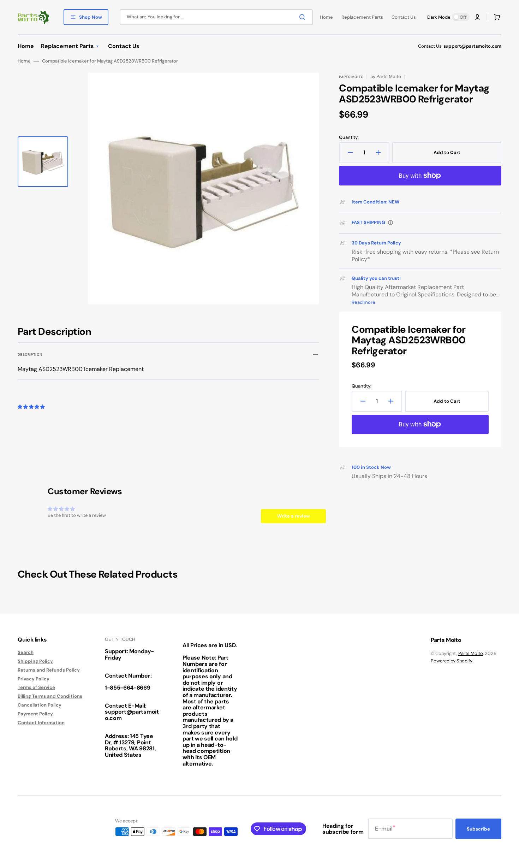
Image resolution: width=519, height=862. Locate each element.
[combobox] (216, 17)
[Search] (303, 17)
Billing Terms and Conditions (50, 696)
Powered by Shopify (451, 661)
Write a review (293, 516)
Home (24, 61)
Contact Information (41, 723)
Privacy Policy (33, 679)
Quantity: (349, 137)
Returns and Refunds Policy (49, 670)
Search (26, 652)
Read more (363, 302)
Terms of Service (36, 687)
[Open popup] (390, 222)
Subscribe (478, 829)
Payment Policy (35, 714)
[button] (477, 17)
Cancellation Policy (39, 705)
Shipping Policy (35, 661)
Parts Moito (470, 653)
